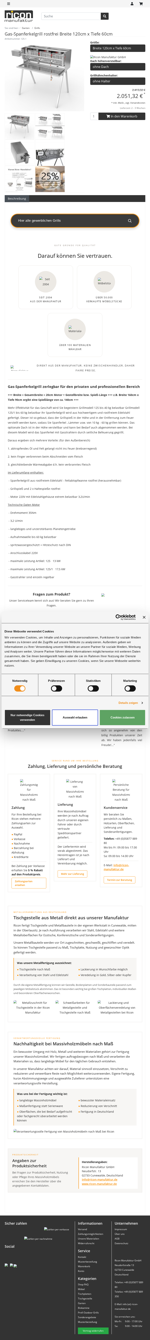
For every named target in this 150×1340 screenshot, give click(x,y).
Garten (82, 1303)
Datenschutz (121, 1243)
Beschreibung (17, 198)
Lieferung (65, 804)
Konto (81, 1271)
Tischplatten (84, 1294)
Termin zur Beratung (119, 880)
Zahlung (18, 807)
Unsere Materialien (88, 1238)
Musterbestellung (87, 1261)
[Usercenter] (132, 3)
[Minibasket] (141, 3)
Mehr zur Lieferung (72, 874)
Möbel (81, 1289)
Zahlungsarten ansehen (23, 883)
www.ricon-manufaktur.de (99, 1184)
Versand (82, 1229)
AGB (117, 1238)
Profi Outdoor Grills (88, 1312)
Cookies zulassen (123, 717)
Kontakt (82, 1257)
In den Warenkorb (123, 116)
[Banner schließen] (144, 617)
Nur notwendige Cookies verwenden (27, 717)
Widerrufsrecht (86, 1243)
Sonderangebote (87, 1317)
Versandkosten (137, 102)
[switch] (56, 688)
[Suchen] (105, 16)
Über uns (120, 1234)
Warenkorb (84, 1266)
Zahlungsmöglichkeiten (90, 1234)
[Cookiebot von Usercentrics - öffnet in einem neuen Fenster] (118, 617)
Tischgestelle (85, 1298)
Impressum (121, 1229)
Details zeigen (128, 702)
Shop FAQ (83, 1284)
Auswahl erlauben (75, 717)
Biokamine (83, 1308)
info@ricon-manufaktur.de (99, 1179)
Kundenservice (116, 807)
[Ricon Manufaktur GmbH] (108, 57)
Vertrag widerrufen (93, 1330)
